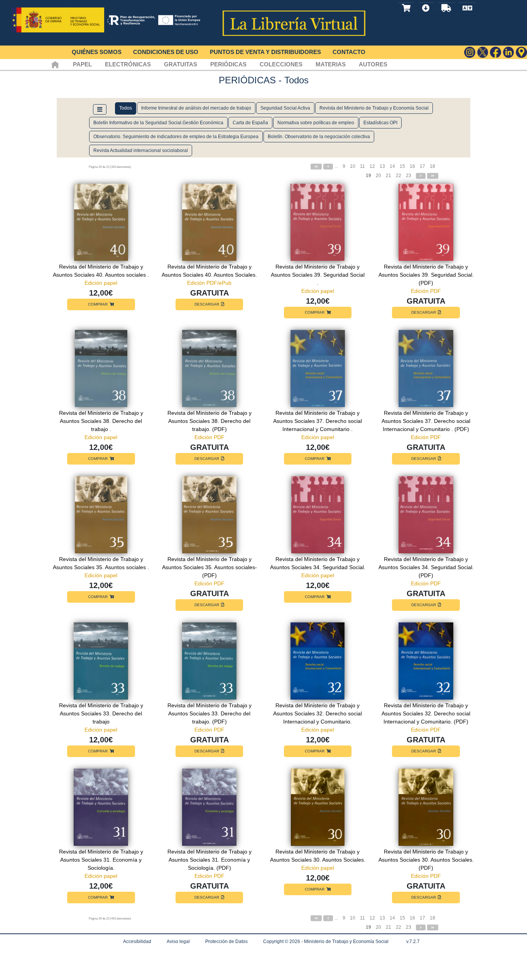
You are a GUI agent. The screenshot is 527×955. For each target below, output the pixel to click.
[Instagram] (469, 52)
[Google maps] (521, 52)
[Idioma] (467, 8)
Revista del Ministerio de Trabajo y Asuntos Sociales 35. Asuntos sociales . (101, 563)
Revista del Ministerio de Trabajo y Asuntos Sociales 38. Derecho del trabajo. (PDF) (209, 421)
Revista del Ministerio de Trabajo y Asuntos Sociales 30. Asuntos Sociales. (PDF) (426, 860)
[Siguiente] (421, 176)
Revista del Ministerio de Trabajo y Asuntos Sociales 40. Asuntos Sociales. (209, 271)
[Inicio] (55, 64)
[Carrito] (406, 8)
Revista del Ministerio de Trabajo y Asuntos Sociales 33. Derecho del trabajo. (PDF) (209, 713)
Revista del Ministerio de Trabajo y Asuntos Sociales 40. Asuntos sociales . (101, 271)
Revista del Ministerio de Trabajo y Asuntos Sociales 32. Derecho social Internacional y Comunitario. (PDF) (426, 713)
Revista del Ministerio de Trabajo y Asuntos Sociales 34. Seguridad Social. (317, 563)
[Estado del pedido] (446, 8)
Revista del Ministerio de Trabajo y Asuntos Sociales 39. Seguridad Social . (318, 275)
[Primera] (316, 166)
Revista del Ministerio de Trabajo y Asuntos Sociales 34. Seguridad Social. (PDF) (426, 567)
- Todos (294, 80)
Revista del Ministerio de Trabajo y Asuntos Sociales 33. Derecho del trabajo (101, 713)
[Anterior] (328, 166)
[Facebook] (495, 52)
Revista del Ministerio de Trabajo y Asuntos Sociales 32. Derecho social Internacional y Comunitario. (317, 713)
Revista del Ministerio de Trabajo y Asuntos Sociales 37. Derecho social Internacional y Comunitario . (317, 421)
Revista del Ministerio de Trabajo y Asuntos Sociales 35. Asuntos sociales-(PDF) (209, 567)
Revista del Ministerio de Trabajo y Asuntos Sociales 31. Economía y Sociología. (101, 860)
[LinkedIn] (508, 52)
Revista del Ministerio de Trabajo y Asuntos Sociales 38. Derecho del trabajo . (101, 421)
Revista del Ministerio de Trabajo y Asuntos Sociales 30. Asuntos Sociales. (317, 856)
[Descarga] (426, 8)
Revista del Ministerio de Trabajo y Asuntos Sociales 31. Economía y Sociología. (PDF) (209, 860)
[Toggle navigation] (99, 109)
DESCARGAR (206, 304)
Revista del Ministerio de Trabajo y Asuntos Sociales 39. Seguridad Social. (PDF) (426, 275)
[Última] (432, 176)
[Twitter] (482, 52)
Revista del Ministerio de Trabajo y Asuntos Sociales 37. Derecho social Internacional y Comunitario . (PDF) (426, 421)
